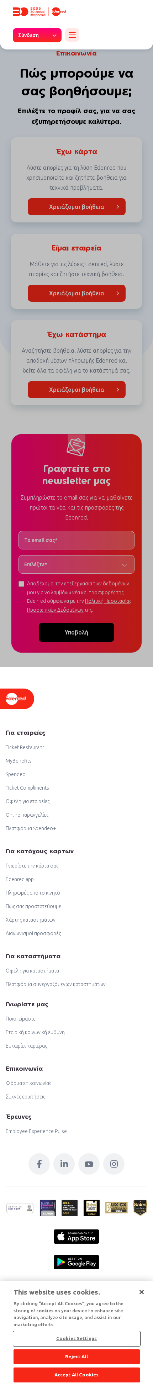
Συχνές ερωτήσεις (25, 1097)
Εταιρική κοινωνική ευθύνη (35, 1032)
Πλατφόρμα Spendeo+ (31, 828)
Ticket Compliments (27, 788)
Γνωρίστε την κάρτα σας (32, 866)
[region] (76, 1333)
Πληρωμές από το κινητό (33, 893)
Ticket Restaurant (25, 747)
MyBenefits (19, 761)
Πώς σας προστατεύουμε (33, 906)
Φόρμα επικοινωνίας (28, 1083)
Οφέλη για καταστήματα (32, 971)
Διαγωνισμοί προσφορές (33, 933)
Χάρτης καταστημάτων (31, 920)
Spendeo (16, 774)
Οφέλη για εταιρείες (27, 801)
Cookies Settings (76, 1338)
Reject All (76, 1356)
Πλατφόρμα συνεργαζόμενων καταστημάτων (56, 984)
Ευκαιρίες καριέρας (26, 1046)
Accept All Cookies (76, 1374)
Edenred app (20, 879)
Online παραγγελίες (27, 815)
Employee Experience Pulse (36, 1131)
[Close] (141, 1292)
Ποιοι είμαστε (21, 1019)
